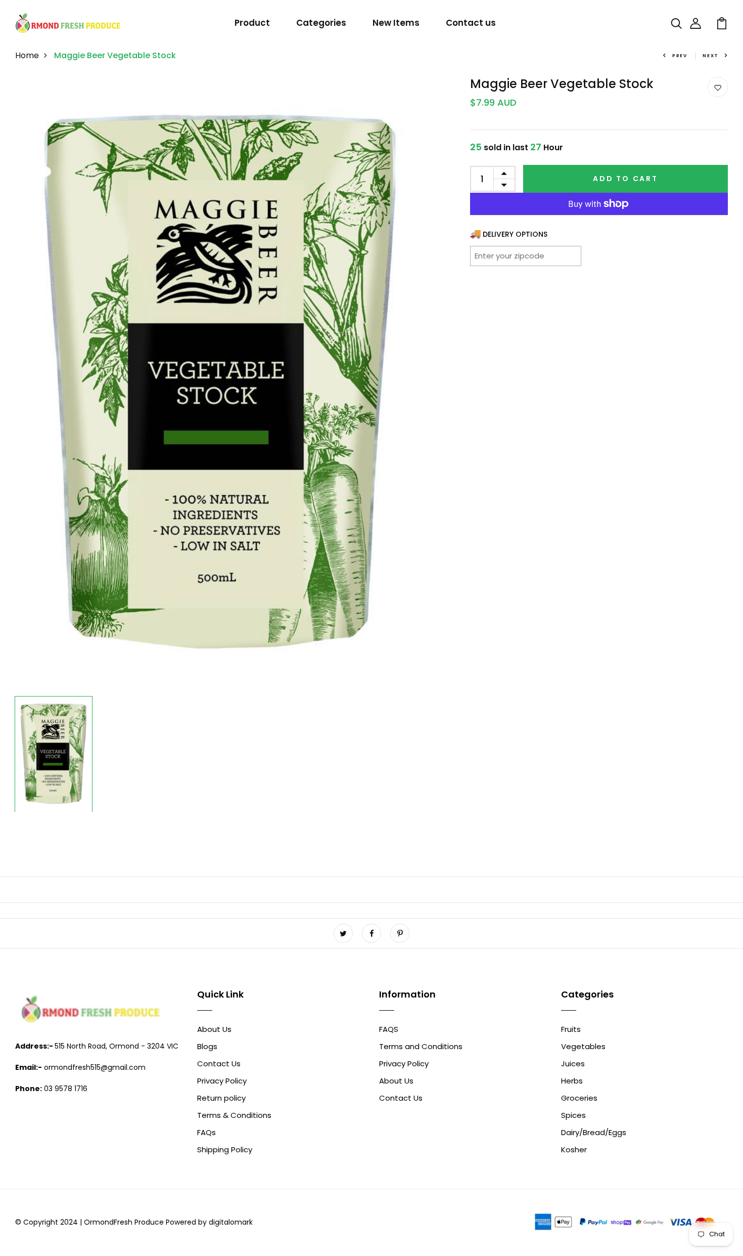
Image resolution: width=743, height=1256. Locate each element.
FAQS (388, 1029)
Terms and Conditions (420, 1046)
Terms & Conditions (234, 1115)
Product (252, 23)
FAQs (206, 1132)
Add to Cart (625, 179)
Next (711, 56)
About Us (214, 1029)
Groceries (579, 1098)
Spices (573, 1115)
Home (27, 55)
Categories (321, 23)
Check (561, 255)
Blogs (207, 1046)
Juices (573, 1063)
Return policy (221, 1098)
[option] (220, 384)
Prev (679, 56)
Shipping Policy (224, 1149)
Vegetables (583, 1046)
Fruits (571, 1029)
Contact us (471, 23)
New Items (396, 23)
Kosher (574, 1149)
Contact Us (219, 1063)
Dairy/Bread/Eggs (593, 1132)
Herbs (572, 1080)
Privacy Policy (222, 1080)
